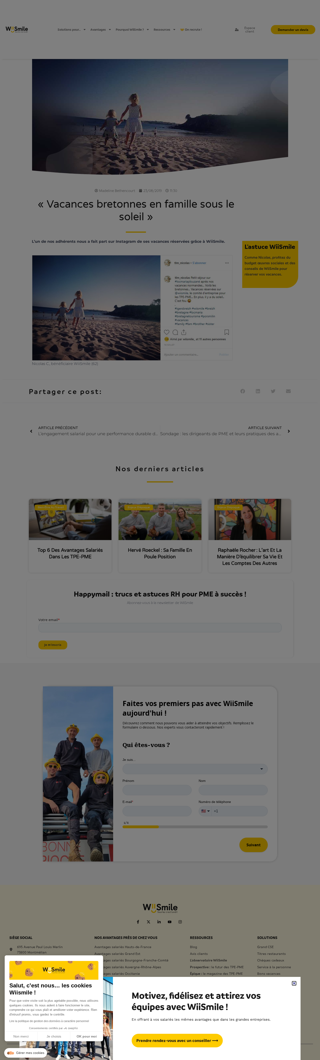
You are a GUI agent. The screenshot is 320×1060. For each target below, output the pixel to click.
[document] (160, 530)
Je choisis (54, 1036)
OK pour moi (87, 1036)
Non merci (21, 1036)
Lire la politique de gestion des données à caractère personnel (49, 1021)
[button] (25, 1053)
